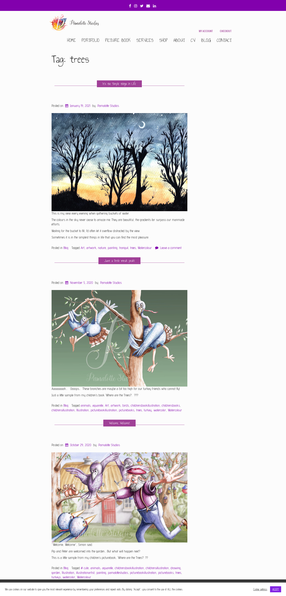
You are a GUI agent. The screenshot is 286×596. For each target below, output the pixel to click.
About (179, 40)
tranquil (123, 248)
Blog (206, 40)
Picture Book (118, 40)
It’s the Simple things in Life (119, 83)
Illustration (82, 410)
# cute (85, 568)
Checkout (226, 31)
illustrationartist (85, 573)
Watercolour (145, 248)
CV (193, 40)
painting (112, 248)
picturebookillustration (104, 410)
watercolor (160, 410)
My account (206, 31)
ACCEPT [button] (275, 589)
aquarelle (97, 405)
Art (82, 248)
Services (145, 40)
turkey (148, 410)
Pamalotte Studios (108, 106)
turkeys (56, 577)
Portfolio (90, 40)
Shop (163, 40)
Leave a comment (171, 248)
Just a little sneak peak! (119, 260)
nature (102, 248)
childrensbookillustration (145, 405)
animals (85, 405)
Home (71, 40)
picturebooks (126, 410)
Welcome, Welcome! (119, 423)
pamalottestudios (118, 573)
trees (133, 248)
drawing (176, 568)
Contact (224, 40)
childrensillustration (63, 410)
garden (56, 573)
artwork (91, 248)
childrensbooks (171, 405)
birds (125, 405)
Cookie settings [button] (260, 589)
